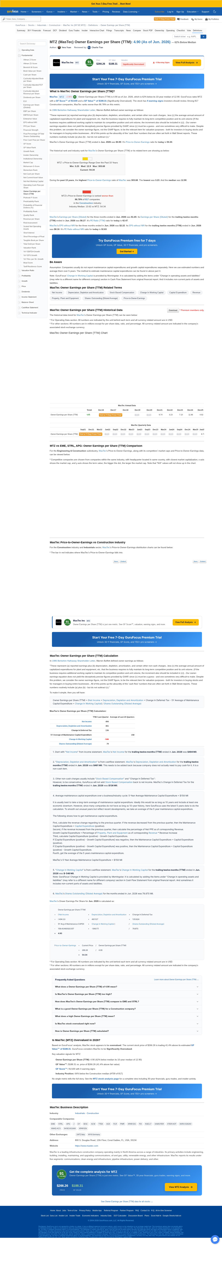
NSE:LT (148, 1124)
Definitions (93, 25)
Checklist (181, 30)
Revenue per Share (31, 219)
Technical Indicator (29, 313)
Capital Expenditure (178, 292)
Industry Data (106, 1216)
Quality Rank (28, 215)
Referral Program (111, 1210)
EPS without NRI (30, 122)
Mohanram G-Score (31, 166)
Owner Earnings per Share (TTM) (115, 25)
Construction (54, 25)
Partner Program (127, 1210)
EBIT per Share (29, 111)
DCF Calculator (120, 1216)
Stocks (31, 25)
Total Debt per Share (31, 244)
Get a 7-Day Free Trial (110, 415)
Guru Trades (74, 30)
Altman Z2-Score (30, 64)
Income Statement (29, 297)
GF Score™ (61, 1069)
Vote (189, 30)
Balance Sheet (28, 302)
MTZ (68, 97)
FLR (115, 1124)
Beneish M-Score (30, 67)
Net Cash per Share (31, 174)
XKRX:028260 (185, 1124)
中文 (153, 1210)
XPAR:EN (83, 1128)
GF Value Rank (29, 148)
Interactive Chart (97, 30)
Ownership (159, 30)
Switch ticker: (180, 36)
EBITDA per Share (30, 115)
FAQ (137, 1210)
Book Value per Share (32, 71)
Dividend (63, 30)
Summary (21, 30)
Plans (147, 1216)
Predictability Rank (31, 201)
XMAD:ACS (56, 1128)
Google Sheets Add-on (172, 1216)
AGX (108, 1124)
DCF (55, 30)
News (85, 11)
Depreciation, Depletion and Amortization (86, 292)
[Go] (203, 37)
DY (79, 1124)
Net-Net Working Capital (33, 181)
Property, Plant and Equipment (65, 298)
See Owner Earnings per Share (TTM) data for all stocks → (127, 1201)
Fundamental (27, 55)
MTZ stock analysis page (106, 1078)
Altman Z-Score (29, 60)
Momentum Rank (30, 170)
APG (68, 1124)
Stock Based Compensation (122, 292)
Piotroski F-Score (30, 198)
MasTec (54, 96)
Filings (109, 30)
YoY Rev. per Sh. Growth (33, 259)
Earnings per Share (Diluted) (73, 217)
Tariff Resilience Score (32, 267)
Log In (170, 11)
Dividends (26, 292)
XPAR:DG (132, 1124)
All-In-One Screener (164, 1210)
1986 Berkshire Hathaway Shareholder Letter (73, 110)
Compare (137, 30)
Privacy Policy (85, 1210)
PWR (122, 1124)
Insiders (62, 11)
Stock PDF (148, 30)
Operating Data (28, 50)
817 (87, 199)
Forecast (47, 30)
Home (24, 11)
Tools (95, 11)
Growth (24, 281)
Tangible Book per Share (33, 240)
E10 (25, 101)
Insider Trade (74, 1216)
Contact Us (145, 1210)
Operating (170, 30)
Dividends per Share (31, 97)
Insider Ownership (30, 155)
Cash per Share (29, 75)
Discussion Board (135, 1216)
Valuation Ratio (28, 270)
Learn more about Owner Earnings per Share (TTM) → (176, 979)
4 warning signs (155, 101)
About (58, 1210)
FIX (140, 1124)
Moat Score (28, 263)
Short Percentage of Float (33, 237)
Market (73, 11)
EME (53, 1124)
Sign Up (180, 11)
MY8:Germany (94, 1134)
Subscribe (159, 11)
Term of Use (72, 1210)
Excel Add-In (156, 1216)
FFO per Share (29, 126)
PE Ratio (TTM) (97, 220)
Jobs (64, 1210)
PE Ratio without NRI (74, 229)
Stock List (45, 1216)
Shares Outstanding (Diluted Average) (101, 298)
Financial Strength (30, 130)
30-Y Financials (34, 30)
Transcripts (119, 30)
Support (205, 11)
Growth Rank (28, 151)
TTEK (100, 1124)
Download (173, 310)
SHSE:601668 (70, 1128)
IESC (86, 1124)
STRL (60, 1124)
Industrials (41, 25)
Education (192, 11)
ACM (93, 1124)
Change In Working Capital (80, 275)
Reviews (116, 11)
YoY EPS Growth (30, 255)
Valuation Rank (29, 248)
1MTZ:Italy (80, 1134)
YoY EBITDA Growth (31, 252)
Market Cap (28, 163)
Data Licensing (130, 11)
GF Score (27, 144)
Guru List (53, 1216)
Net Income (57, 292)
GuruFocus (20, 25)
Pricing (106, 11)
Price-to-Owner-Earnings (138, 142)
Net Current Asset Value (33, 178)
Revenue (196, 292)
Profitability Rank (30, 211)
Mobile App (97, 1210)
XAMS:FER (159, 1124)
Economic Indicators (90, 1216)
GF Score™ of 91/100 (66, 101)
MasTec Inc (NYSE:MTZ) (74, 25)
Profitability (26, 276)
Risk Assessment (30, 223)
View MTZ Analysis (179, 1187)
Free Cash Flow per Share (34, 140)
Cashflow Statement (30, 308)
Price (24, 286)
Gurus (50, 11)
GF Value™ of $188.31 (95, 101)
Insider (85, 30)
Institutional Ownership (32, 159)
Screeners (37, 11)
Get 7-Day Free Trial (164, 19)
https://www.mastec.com (86, 1146)
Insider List (63, 1216)
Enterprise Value (30, 119)
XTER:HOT (171, 1124)
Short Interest (28, 233)
